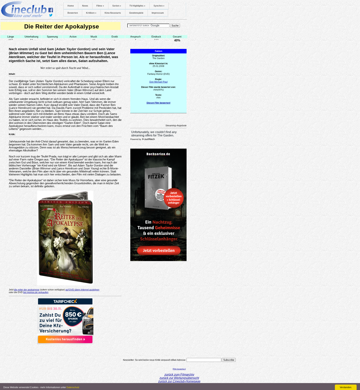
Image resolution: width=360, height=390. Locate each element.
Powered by (136, 139)
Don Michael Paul (158, 82)
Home (71, 5)
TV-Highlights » (137, 5)
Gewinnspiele (136, 13)
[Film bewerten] (179, 369)
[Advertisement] (65, 350)
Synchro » (159, 5)
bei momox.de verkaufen (35, 292)
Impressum (158, 13)
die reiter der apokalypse (26, 289)
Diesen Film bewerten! (158, 103)
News (85, 5)
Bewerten (73, 13)
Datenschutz (73, 387)
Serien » (116, 5)
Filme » (100, 5)
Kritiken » (91, 13)
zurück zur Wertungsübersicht (179, 378)
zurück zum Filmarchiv (179, 374)
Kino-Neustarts (113, 13)
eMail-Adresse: (178, 360)
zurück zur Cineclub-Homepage (179, 381)
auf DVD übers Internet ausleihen (82, 289)
